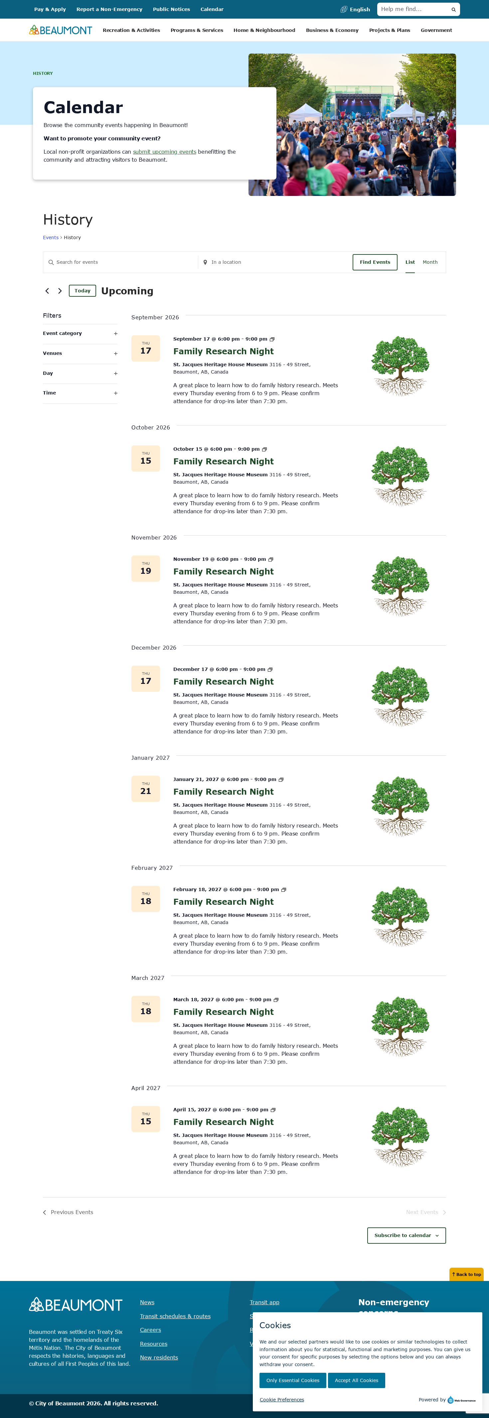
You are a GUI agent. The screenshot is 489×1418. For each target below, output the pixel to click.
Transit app (264, 1302)
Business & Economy (332, 30)
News (147, 1302)
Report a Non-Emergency (109, 9)
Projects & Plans (389, 30)
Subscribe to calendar (403, 1235)
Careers (150, 1330)
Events (51, 237)
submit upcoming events (164, 152)
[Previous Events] (47, 291)
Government (436, 30)
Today (82, 290)
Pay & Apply (50, 9)
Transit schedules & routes (175, 1316)
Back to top (468, 1274)
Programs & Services (197, 30)
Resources (153, 1344)
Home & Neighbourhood (264, 30)
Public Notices (171, 9)
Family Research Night (223, 351)
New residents (159, 1357)
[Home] (60, 30)
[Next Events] (60, 291)
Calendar (212, 9)
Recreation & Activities (131, 30)
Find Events (375, 262)
